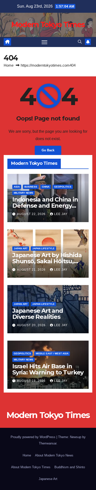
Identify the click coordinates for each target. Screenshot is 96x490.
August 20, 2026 (32, 325)
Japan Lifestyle (43, 248)
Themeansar (47, 443)
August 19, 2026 (32, 380)
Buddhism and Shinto (69, 467)
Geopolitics (62, 186)
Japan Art (21, 248)
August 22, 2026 (32, 214)
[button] (80, 42)
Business (30, 186)
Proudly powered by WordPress (33, 437)
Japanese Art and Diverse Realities (37, 313)
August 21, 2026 (32, 269)
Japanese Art (48, 479)
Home (9, 65)
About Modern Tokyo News (54, 455)
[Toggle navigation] (44, 42)
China (45, 186)
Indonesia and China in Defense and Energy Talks (45, 205)
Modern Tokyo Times (48, 24)
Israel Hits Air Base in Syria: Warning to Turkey (47, 369)
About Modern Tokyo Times (30, 467)
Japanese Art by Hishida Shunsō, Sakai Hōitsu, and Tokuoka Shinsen (46, 261)
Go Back (48, 150)
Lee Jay (60, 214)
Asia (17, 186)
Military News (23, 192)
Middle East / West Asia (52, 353)
